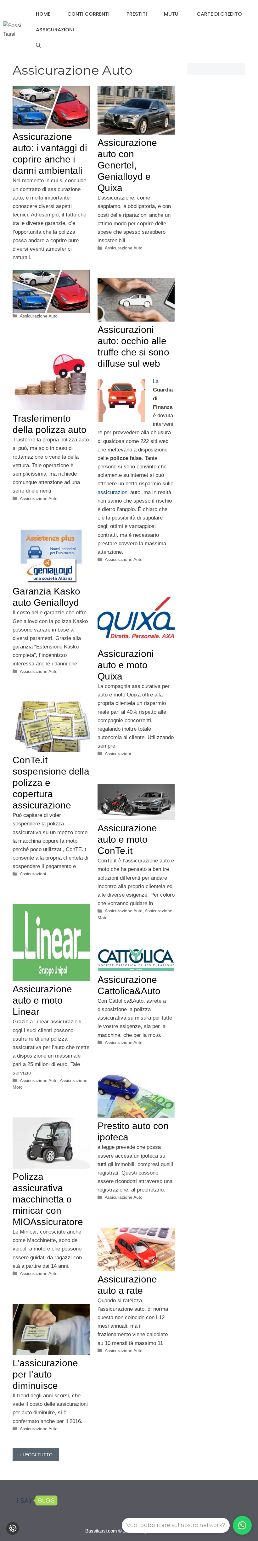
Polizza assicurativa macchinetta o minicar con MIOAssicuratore (48, 1199)
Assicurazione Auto (39, 315)
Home (43, 14)
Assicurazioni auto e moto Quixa (126, 664)
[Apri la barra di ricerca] (38, 45)
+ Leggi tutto (36, 1454)
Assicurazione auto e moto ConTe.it (127, 839)
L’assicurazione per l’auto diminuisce (45, 1374)
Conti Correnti (88, 14)
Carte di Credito (219, 14)
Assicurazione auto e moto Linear (42, 1000)
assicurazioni (113, 492)
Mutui (172, 14)
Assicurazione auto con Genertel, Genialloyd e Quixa (127, 165)
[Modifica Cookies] (12, 1528)
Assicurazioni (55, 29)
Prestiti (136, 14)
